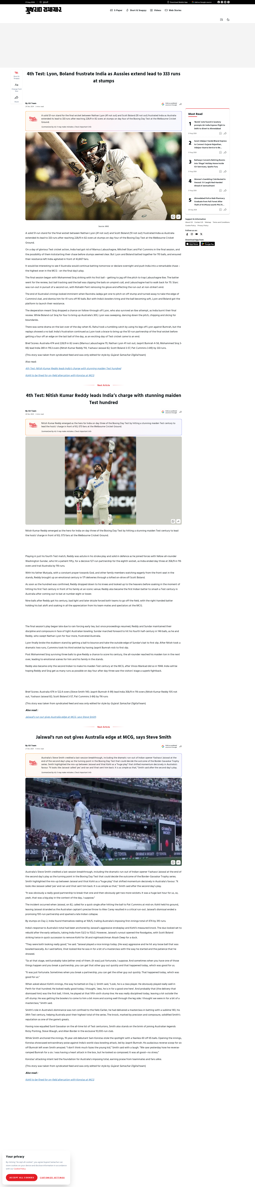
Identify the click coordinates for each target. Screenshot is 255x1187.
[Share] (16, 97)
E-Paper (118, 10)
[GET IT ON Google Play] (208, 244)
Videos (157, 10)
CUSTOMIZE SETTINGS (52, 1177)
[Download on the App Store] (192, 244)
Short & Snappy (138, 10)
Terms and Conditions (221, 222)
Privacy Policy (203, 225)
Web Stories (175, 10)
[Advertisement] (127, 45)
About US (189, 222)
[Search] (221, 19)
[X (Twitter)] (228, 2)
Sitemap (208, 222)
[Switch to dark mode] (228, 19)
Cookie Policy (190, 225)
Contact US (198, 222)
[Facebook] (219, 2)
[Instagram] (222, 2)
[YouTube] (225, 2)
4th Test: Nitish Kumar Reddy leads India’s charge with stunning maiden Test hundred (73, 368)
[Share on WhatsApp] (173, 217)
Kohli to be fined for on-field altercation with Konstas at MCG (59, 375)
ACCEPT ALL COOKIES (21, 1177)
